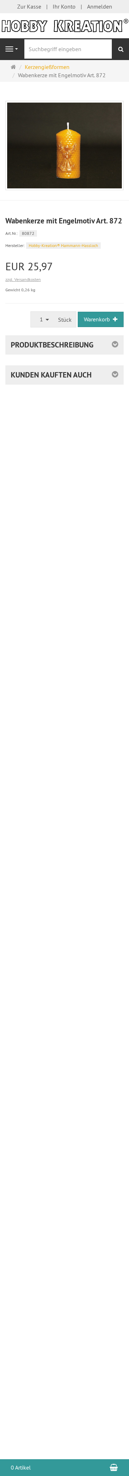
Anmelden (99, 6)
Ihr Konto (64, 6)
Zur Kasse (29, 6)
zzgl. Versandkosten (23, 279)
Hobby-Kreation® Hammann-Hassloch (63, 245)
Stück (65, 319)
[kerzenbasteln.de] (64, 25)
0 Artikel (21, 1467)
